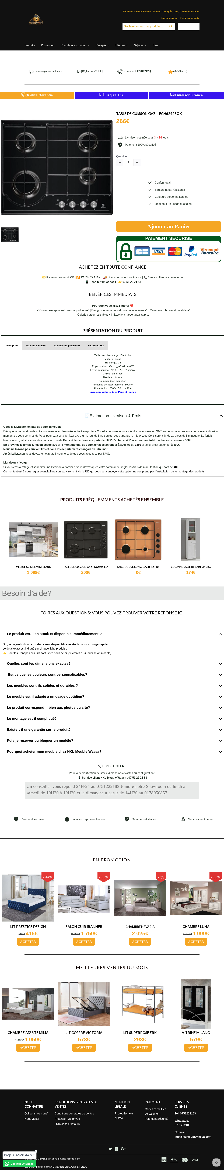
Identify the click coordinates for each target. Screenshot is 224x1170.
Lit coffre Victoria (84, 1032)
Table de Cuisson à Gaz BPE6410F (138, 567)
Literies (120, 45)
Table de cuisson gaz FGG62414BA (85, 567)
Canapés (101, 45)
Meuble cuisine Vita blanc (33, 567)
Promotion (47, 45)
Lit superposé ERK (140, 1032)
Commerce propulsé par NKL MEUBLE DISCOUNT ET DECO (55, 1166)
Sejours (139, 45)
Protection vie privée (67, 1118)
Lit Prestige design (28, 926)
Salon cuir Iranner (84, 926)
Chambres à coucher (74, 45)
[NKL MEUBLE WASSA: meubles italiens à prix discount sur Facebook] (116, 1149)
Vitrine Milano (196, 1032)
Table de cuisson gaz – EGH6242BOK (149, 113)
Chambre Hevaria (140, 927)
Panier (191, 26)
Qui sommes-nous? (36, 1113)
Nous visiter (31, 1118)
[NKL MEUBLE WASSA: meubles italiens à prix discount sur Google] (123, 1149)
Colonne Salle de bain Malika (191, 567)
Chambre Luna (196, 926)
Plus (155, 45)
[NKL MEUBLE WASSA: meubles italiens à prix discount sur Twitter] (110, 1149)
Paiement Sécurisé (156, 1118)
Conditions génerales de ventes (74, 1113)
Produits (29, 45)
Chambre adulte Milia (28, 1032)
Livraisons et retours (67, 1123)
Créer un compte (190, 18)
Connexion (167, 18)
